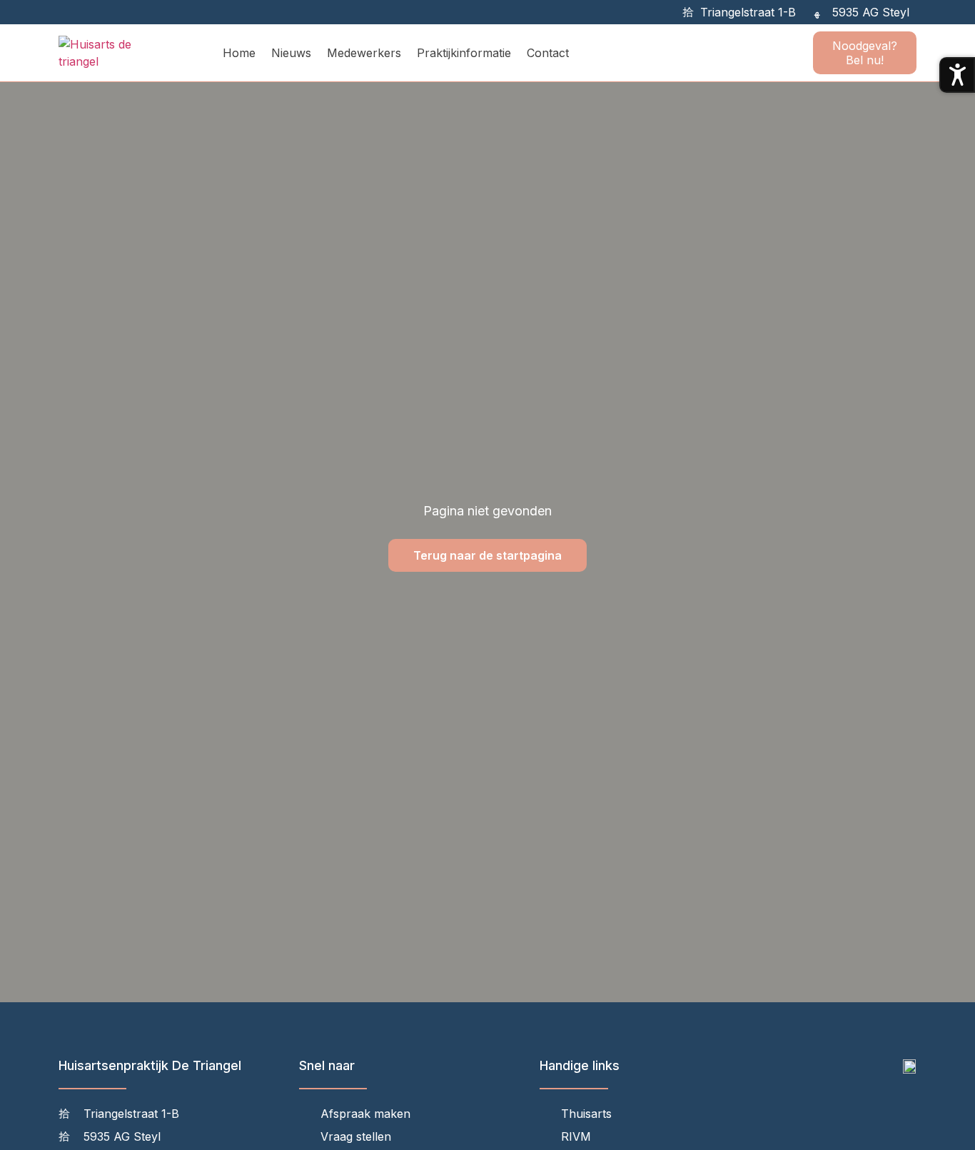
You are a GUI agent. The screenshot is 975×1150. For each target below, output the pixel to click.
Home (239, 53)
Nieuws (291, 53)
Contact (548, 53)
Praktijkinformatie (464, 53)
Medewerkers (364, 53)
